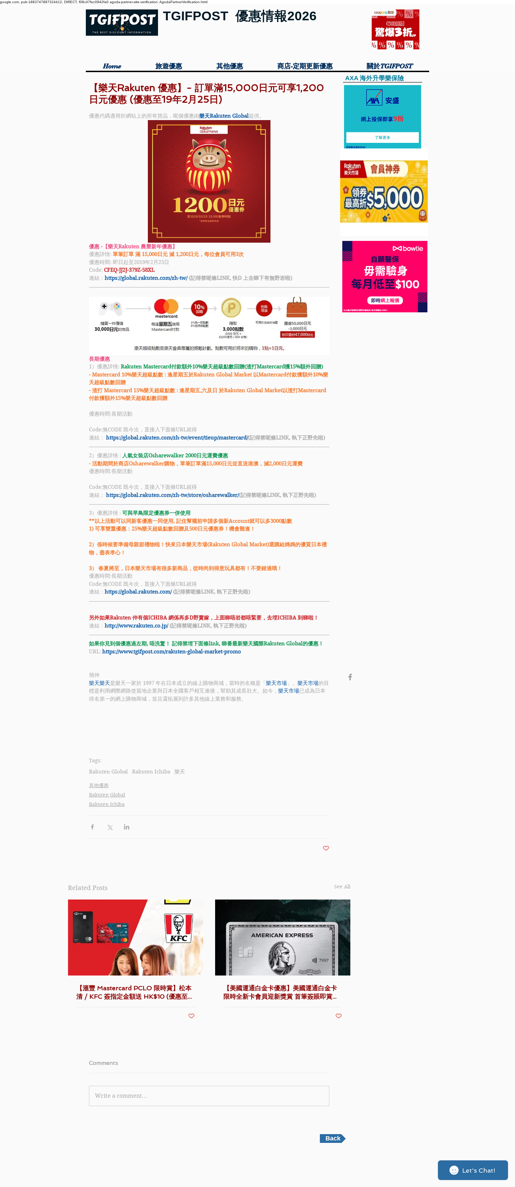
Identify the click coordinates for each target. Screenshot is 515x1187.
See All (342, 886)
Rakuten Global (108, 772)
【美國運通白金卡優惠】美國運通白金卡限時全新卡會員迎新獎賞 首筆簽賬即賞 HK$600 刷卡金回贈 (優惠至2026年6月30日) (282, 992)
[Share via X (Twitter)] (109, 827)
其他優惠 (99, 785)
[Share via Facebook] (92, 827)
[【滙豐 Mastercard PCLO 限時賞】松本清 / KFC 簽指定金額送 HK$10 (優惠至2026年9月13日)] (135, 938)
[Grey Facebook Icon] (350, 677)
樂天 (179, 772)
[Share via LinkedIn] (126, 827)
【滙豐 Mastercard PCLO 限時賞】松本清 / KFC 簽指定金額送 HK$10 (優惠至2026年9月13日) (134, 992)
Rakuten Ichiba (151, 772)
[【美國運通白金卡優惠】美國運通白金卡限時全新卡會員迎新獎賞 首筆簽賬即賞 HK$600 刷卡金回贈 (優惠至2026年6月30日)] (282, 938)
